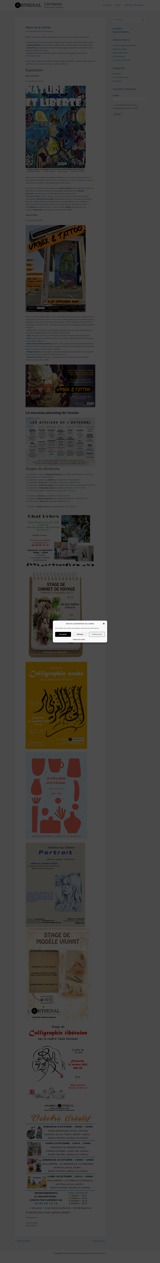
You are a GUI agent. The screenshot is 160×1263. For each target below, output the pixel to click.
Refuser (80, 634)
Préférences (97, 634)
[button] (104, 624)
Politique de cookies (79, 639)
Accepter (63, 634)
